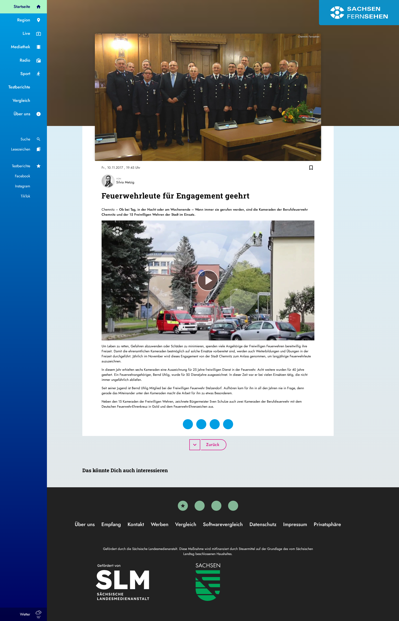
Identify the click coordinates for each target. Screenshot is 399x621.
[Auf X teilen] (201, 424)
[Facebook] (200, 506)
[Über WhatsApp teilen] (215, 424)
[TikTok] (233, 506)
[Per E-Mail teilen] (228, 424)
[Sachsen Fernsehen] (359, 12)
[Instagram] (216, 506)
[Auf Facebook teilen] (188, 424)
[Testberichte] (183, 506)
